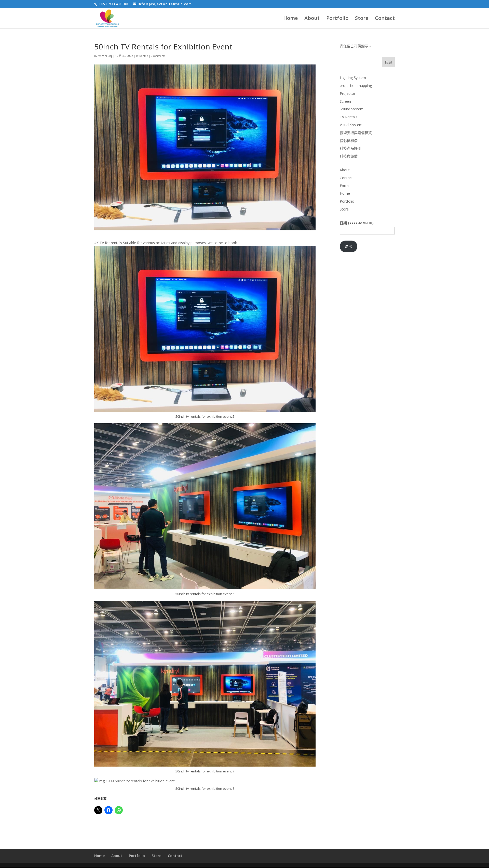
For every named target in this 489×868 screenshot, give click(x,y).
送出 (348, 246)
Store (361, 18)
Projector (347, 93)
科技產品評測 (350, 148)
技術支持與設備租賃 (356, 132)
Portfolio (337, 18)
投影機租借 (349, 140)
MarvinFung (105, 56)
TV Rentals (142, 56)
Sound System (351, 109)
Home (290, 18)
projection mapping (356, 85)
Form (344, 185)
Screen (345, 101)
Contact (385, 18)
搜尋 (388, 62)
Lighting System (353, 77)
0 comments (158, 56)
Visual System (351, 124)
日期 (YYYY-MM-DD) (357, 222)
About (312, 18)
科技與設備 (349, 156)
